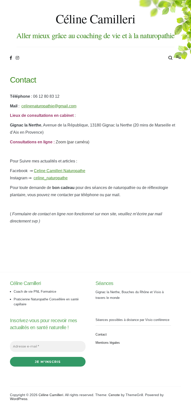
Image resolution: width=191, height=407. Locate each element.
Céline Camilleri (95, 18)
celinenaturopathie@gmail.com (48, 106)
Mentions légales (108, 342)
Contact (101, 334)
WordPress (18, 399)
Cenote (114, 395)
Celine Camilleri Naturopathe (59, 171)
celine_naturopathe (51, 178)
